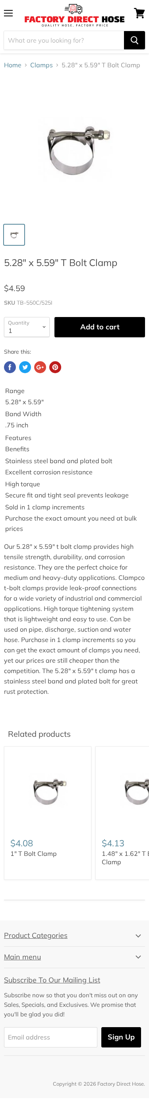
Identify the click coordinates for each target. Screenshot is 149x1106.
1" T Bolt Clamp (33, 853)
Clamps (41, 65)
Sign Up (121, 1036)
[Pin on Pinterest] (55, 367)
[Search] (134, 40)
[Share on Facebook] (10, 367)
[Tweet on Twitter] (25, 367)
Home (12, 65)
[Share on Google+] (40, 367)
